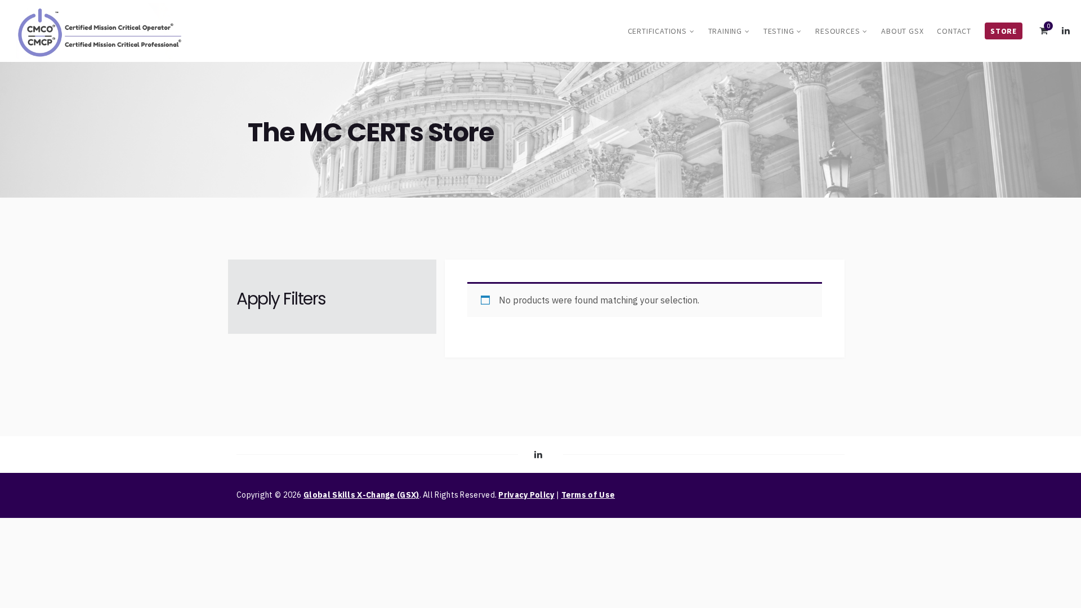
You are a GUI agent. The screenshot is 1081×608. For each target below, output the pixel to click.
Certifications (657, 31)
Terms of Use (588, 495)
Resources (837, 31)
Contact (954, 31)
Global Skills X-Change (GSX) (361, 495)
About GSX (902, 31)
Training (725, 31)
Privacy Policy (526, 495)
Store (1003, 31)
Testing (778, 31)
